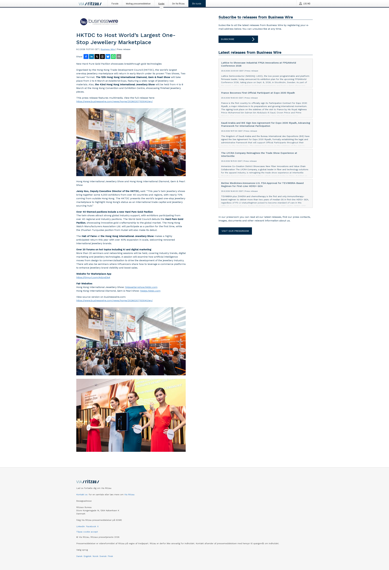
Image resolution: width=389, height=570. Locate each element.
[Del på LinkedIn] (91, 57)
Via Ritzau (129, 494)
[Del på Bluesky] (107, 57)
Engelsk (87, 556)
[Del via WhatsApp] (113, 57)
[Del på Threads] (102, 57)
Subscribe (227, 39)
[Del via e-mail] (118, 57)
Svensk (103, 556)
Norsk (95, 556)
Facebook (91, 526)
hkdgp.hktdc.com (150, 290)
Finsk (110, 556)
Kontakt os (82, 494)
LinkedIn (80, 526)
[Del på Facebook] (86, 57)
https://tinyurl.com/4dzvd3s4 (93, 277)
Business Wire (108, 49)
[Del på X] (97, 57)
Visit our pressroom (235, 230)
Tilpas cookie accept (87, 531)
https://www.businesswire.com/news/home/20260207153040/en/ (114, 101)
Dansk (79, 556)
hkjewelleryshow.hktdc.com (141, 287)
